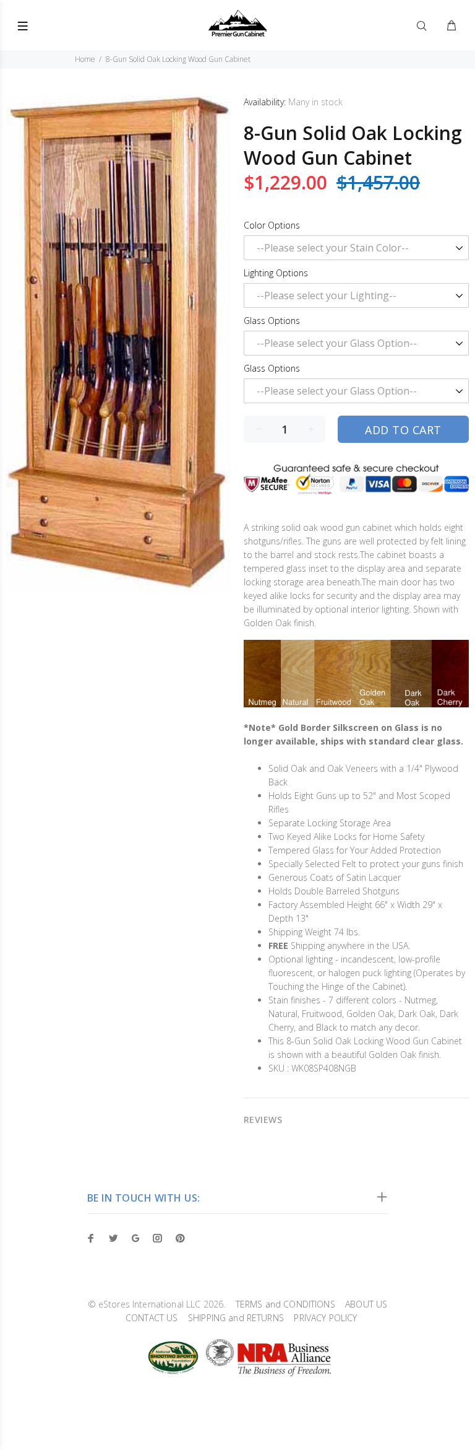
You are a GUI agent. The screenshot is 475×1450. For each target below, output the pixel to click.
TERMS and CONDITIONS (281, 1304)
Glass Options (272, 320)
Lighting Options (276, 273)
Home (85, 59)
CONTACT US (148, 1318)
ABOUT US (363, 1304)
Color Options (272, 225)
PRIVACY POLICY (321, 1318)
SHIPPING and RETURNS (232, 1318)
